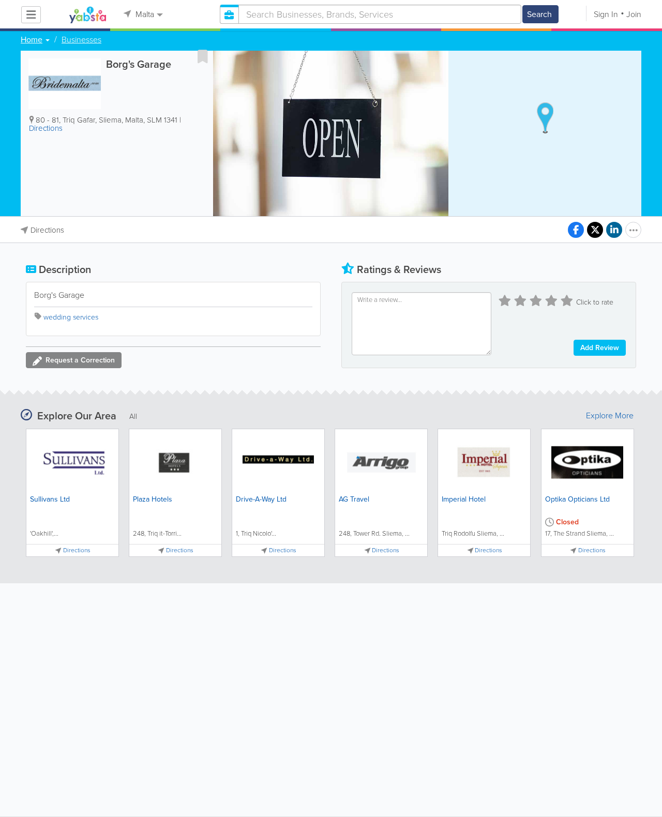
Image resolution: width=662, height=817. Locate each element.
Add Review (599, 347)
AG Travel (354, 499)
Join (633, 14)
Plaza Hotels (152, 499)
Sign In (606, 14)
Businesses (81, 40)
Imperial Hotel (464, 499)
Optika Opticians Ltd (577, 499)
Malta (143, 14)
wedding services (70, 317)
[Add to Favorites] (203, 56)
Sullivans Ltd (50, 499)
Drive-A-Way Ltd (261, 499)
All (133, 416)
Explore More (610, 416)
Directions (46, 128)
